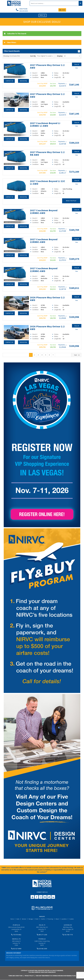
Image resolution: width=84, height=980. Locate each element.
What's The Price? (71, 201)
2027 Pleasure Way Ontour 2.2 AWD (47, 66)
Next (75, 355)
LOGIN (63, 10)
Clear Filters (11, 42)
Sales (17, 919)
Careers (71, 919)
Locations (64, 919)
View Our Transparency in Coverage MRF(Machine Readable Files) (56, 975)
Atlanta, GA (16, 925)
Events (43, 919)
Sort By (33, 56)
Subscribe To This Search (16, 34)
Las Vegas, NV (68, 925)
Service (24, 919)
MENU (41, 15)
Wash (36, 919)
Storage (30, 919)
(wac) (66, 83)
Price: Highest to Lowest (44, 56)
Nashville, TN (16, 939)
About (57, 919)
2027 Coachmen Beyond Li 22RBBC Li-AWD (45, 124)
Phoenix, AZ (42, 939)
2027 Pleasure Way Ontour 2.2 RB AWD (47, 153)
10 (64, 56)
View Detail (23, 81)
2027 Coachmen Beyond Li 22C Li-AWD (47, 182)
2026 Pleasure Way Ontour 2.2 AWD (47, 299)
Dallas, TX (42, 925)
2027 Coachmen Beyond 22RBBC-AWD (44, 211)
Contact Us (9, 81)
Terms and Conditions (15, 975)
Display (60, 56)
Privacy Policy (29, 975)
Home (12, 919)
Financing (50, 919)
